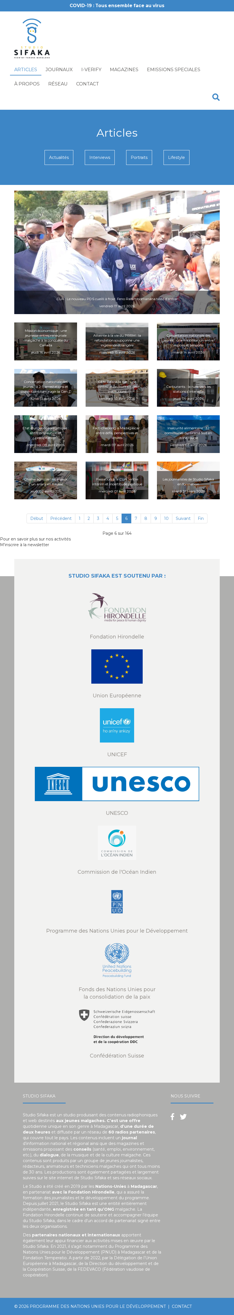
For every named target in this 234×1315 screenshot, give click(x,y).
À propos (27, 84)
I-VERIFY (91, 69)
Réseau (58, 84)
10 (166, 518)
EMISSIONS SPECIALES (173, 69)
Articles (25, 69)
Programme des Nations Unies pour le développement (98, 1306)
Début (36, 518)
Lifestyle (176, 157)
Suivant (183, 518)
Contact (87, 84)
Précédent (61, 518)
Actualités (59, 157)
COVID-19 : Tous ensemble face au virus (117, 5)
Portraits (139, 157)
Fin (201, 518)
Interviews (99, 157)
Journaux (59, 69)
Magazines (124, 69)
